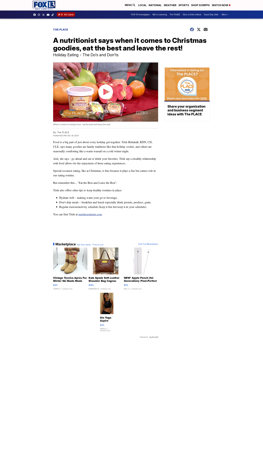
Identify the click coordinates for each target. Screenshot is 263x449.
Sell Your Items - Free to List (90, 245)
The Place (60, 29)
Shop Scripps (200, 5)
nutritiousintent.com (90, 214)
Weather (170, 5)
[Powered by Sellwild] (153, 337)
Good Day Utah (211, 14)
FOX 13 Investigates (140, 14)
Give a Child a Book (192, 14)
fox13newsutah (35, 15)
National (155, 5)
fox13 (44, 15)
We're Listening (160, 14)
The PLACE (175, 14)
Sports (184, 5)
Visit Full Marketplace (148, 244)
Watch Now (220, 5)
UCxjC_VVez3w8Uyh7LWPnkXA (49, 15)
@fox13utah (53, 15)
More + (225, 14)
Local (142, 5)
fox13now (40, 15)
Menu (129, 5)
